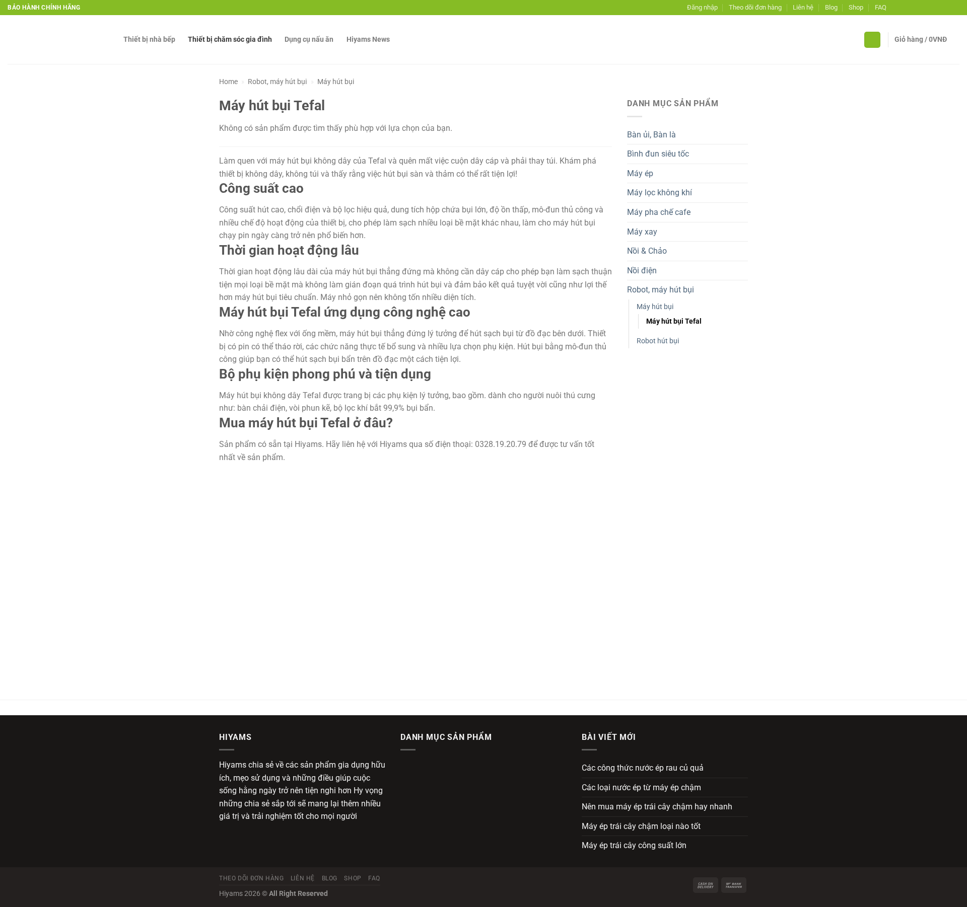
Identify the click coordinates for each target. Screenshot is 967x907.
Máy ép (640, 173)
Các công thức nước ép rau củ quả (643, 768)
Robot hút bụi (658, 341)
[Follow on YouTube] (954, 7)
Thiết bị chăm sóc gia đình (230, 39)
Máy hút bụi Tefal (674, 321)
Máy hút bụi (335, 82)
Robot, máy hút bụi (277, 82)
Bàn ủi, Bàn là (651, 134)
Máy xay (642, 232)
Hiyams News (368, 39)
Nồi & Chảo (647, 251)
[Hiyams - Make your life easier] (58, 39)
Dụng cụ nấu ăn (309, 39)
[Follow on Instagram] (906, 7)
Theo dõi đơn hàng (755, 7)
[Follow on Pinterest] (935, 7)
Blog (831, 7)
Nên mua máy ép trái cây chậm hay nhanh (657, 806)
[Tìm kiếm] (872, 40)
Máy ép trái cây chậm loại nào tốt (641, 826)
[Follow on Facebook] (896, 7)
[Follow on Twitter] (916, 7)
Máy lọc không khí (659, 192)
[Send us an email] (926, 7)
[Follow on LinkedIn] (945, 7)
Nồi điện (642, 270)
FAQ (880, 7)
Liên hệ (803, 7)
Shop (856, 7)
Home (228, 82)
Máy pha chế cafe (658, 212)
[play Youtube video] (415, 574)
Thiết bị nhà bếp (149, 39)
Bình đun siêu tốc (658, 154)
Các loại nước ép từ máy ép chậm (641, 787)
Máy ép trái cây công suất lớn (634, 845)
